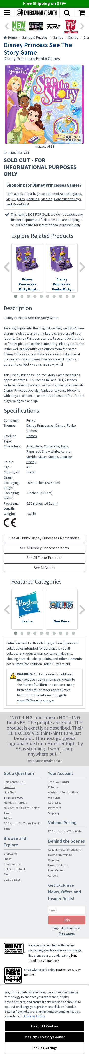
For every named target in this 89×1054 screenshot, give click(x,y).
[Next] (82, 25)
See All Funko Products (44, 557)
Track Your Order (58, 782)
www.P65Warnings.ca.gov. (36, 700)
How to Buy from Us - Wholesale (61, 857)
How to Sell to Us (58, 865)
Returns (53, 787)
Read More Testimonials (44, 761)
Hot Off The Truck (15, 869)
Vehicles (33, 199)
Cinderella (51, 446)
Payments (54, 808)
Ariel (29, 446)
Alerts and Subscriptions (63, 792)
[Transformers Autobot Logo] (70, 26)
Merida (31, 456)
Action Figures (70, 193)
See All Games (44, 567)
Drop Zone (10, 853)
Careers (53, 875)
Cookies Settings (44, 1048)
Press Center (56, 870)
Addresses (54, 802)
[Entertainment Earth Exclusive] (36, 26)
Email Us (9, 787)
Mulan (42, 456)
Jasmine (66, 456)
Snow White (50, 451)
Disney (60, 425)
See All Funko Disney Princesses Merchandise (44, 538)
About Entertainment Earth (65, 849)
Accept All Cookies (44, 1026)
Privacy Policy (34, 1016)
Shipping (53, 813)
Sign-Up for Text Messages (67, 931)
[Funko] (53, 26)
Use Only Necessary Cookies (44, 1037)
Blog (6, 874)
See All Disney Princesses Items (44, 548)
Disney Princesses (40, 425)
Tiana (64, 446)
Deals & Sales (12, 879)
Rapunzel (33, 451)
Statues (46, 199)
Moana (53, 456)
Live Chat (10, 792)
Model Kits (20, 204)
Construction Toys (67, 199)
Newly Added (12, 864)
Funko (30, 420)
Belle (38, 446)
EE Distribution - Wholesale (64, 831)
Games (31, 436)
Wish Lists (54, 797)
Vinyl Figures (15, 199)
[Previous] (7, 25)
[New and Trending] (18, 26)
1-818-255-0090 (13, 797)
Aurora (66, 451)
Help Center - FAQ (15, 782)
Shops (7, 859)
